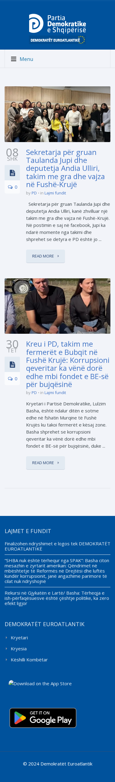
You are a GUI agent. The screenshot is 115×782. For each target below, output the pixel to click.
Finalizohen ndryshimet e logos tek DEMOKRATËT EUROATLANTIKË (57, 546)
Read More (43, 256)
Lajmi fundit (55, 193)
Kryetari (19, 637)
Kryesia (19, 648)
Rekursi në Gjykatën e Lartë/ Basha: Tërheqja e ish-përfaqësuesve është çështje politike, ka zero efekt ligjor (57, 598)
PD (34, 193)
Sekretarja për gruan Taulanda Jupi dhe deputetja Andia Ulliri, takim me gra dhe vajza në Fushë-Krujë (65, 168)
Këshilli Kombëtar (29, 659)
